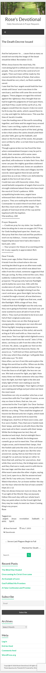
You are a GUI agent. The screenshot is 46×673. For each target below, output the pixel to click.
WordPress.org (9, 655)
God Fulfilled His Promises (14, 583)
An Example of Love (11, 579)
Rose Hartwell (11, 528)
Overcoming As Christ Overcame (17, 574)
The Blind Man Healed (12, 570)
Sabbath (35, 518)
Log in (4, 641)
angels (5, 518)
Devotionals (10, 532)
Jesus (13, 518)
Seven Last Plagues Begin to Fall (20, 541)
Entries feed (7, 646)
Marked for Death (31, 548)
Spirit (11, 521)
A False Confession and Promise (16, 588)
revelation (24, 518)
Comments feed (9, 650)
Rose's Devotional (23, 19)
